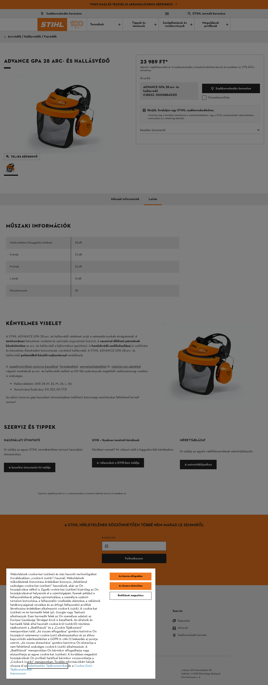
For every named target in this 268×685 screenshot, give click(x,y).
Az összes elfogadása (131, 576)
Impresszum (18, 673)
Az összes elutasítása (131, 586)
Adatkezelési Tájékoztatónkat (47, 666)
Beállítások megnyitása (130, 595)
